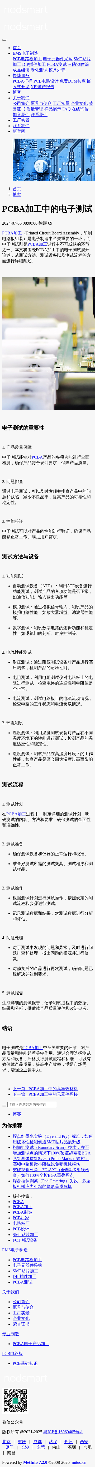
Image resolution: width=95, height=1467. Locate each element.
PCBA (37, 457)
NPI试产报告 (42, 86)
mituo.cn (79, 1462)
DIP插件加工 (34, 64)
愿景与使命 (41, 103)
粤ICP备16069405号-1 (63, 1432)
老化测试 (39, 70)
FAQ (66, 109)
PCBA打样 (22, 81)
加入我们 (21, 114)
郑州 (68, 1441)
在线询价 (80, 109)
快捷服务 (21, 75)
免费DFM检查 (73, 81)
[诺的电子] (47, 19)
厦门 (9, 1447)
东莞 (40, 1447)
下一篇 (45, 1094)
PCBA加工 (12, 233)
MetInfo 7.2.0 (35, 1462)
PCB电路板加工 (27, 59)
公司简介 (21, 103)
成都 (37, 1441)
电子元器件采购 (58, 59)
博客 (17, 92)
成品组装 (21, 70)
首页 (17, 47)
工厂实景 (61, 103)
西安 (84, 1441)
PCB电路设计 (46, 81)
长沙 (25, 1447)
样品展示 (52, 109)
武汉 (53, 1441)
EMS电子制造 (25, 53)
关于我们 (21, 98)
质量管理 (34, 109)
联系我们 (39, 114)
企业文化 (79, 103)
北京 (6, 1441)
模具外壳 (57, 70)
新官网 (19, 131)
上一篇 (45, 1089)
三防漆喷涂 (78, 64)
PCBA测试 (57, 64)
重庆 (22, 1441)
